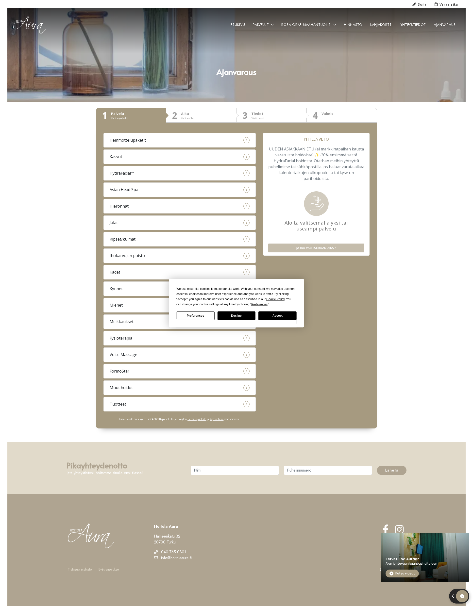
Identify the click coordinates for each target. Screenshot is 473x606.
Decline (236, 315)
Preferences (195, 315)
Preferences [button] (259, 304)
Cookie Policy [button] (275, 299)
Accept (277, 315)
